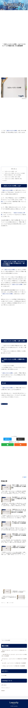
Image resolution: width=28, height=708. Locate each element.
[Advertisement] (14, 27)
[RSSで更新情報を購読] (20, 444)
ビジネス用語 (4, 403)
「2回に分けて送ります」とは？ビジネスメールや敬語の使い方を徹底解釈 (13, 651)
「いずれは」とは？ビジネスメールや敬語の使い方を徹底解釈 (13, 665)
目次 (12, 168)
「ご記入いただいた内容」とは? (10, 171)
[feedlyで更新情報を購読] (7, 444)
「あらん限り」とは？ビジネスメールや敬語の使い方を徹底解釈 (13, 663)
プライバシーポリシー (5, 687)
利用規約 (3, 690)
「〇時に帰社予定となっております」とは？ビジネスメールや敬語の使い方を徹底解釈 (14, 655)
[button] (20, 439)
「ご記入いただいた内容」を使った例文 (12, 176)
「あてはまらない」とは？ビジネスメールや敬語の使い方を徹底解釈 (14, 659)
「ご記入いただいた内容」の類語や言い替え (13, 178)
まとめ (5, 180)
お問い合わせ (3, 685)
